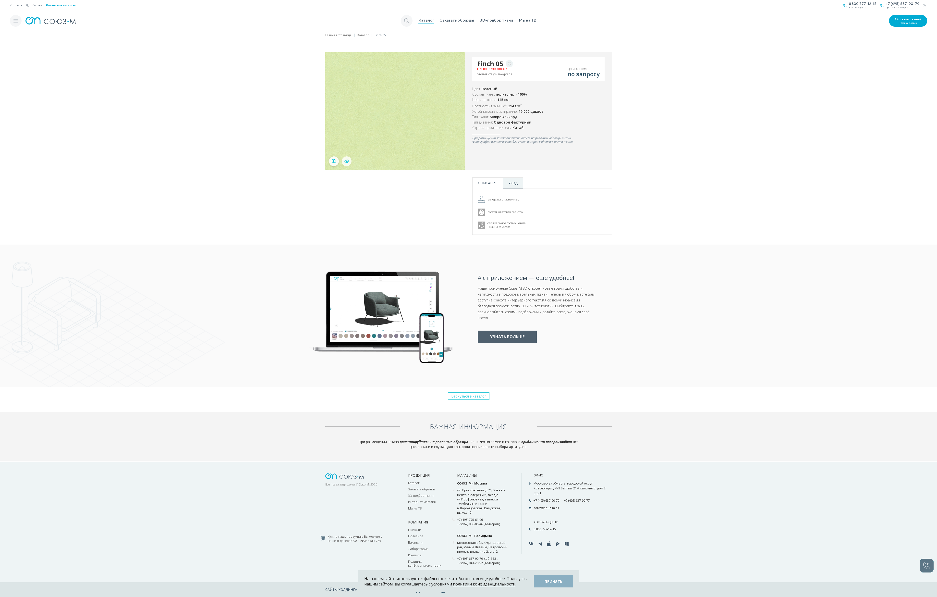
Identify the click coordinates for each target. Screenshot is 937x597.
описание (487, 183)
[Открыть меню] (16, 21)
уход (513, 183)
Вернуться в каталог (468, 396)
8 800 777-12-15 (545, 529)
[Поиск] (407, 21)
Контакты (16, 5)
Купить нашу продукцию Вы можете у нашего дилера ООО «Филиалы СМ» (355, 539)
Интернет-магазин (422, 502)
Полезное (415, 536)
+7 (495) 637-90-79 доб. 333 (476, 558)
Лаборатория (418, 549)
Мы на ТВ (527, 20)
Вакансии (415, 542)
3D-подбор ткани (496, 20)
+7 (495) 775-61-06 (470, 519)
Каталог (426, 20)
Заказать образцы (457, 20)
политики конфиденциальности (484, 584)
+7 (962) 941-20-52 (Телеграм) (478, 563)
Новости (414, 529)
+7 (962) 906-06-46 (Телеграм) (478, 524)
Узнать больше (507, 336)
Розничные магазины (61, 5)
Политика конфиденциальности (424, 563)
